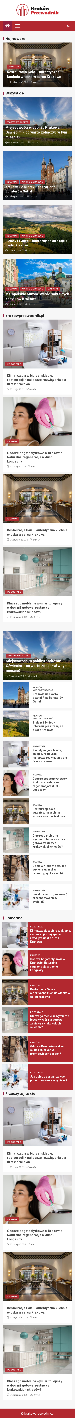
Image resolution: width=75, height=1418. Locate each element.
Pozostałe (14, 364)
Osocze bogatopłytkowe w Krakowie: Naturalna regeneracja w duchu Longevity (35, 457)
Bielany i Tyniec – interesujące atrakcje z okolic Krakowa (48, 726)
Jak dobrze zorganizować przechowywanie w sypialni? (50, 898)
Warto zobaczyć (17, 122)
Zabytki (53, 288)
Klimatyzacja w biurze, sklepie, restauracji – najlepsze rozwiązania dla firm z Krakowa (36, 380)
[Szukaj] (68, 26)
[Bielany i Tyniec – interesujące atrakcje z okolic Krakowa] (16, 724)
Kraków (14, 66)
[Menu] (17, 26)
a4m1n (36, 82)
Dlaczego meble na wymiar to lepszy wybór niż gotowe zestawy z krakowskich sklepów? (34, 607)
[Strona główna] (7, 26)
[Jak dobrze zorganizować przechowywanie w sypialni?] (16, 897)
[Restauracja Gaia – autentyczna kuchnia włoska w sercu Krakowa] (37, 498)
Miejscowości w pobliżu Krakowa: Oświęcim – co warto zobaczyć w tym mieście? (36, 132)
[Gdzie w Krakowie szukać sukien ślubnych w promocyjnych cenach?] (16, 868)
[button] (17, 26)
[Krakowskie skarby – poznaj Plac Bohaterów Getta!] (16, 695)
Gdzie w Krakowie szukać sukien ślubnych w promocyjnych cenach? (49, 869)
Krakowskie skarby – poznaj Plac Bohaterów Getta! (48, 697)
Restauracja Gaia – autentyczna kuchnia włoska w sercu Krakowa (49, 812)
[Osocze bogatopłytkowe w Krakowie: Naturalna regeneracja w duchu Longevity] (37, 421)
